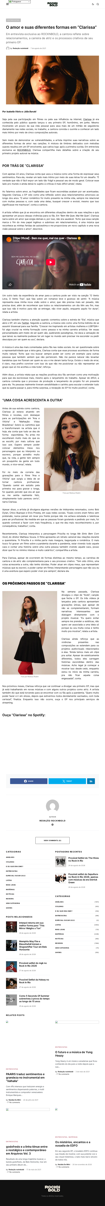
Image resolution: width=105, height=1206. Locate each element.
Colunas (10, 862)
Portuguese (16, 2)
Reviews (10, 899)
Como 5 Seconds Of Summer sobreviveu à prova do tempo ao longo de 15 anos (34, 998)
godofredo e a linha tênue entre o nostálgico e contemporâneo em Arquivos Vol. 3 (27, 1150)
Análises (10, 857)
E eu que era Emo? (14, 866)
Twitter (25, 323)
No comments (14, 1102)
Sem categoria (13, 903)
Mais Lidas (11, 885)
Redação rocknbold (53, 820)
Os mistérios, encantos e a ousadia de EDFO (72, 1143)
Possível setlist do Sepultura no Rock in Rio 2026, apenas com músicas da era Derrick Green (83, 878)
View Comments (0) (52, 840)
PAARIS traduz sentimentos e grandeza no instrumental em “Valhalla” (25, 1077)
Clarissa (87, 119)
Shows (9, 908)
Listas (9, 880)
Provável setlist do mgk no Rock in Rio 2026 (33, 964)
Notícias (10, 894)
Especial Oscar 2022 (16, 876)
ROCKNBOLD (24, 150)
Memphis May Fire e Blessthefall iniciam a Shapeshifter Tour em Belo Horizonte (33, 945)
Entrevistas (13, 20)
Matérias (10, 889)
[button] (7, 4)
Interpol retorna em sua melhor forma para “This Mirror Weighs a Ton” (31, 925)
